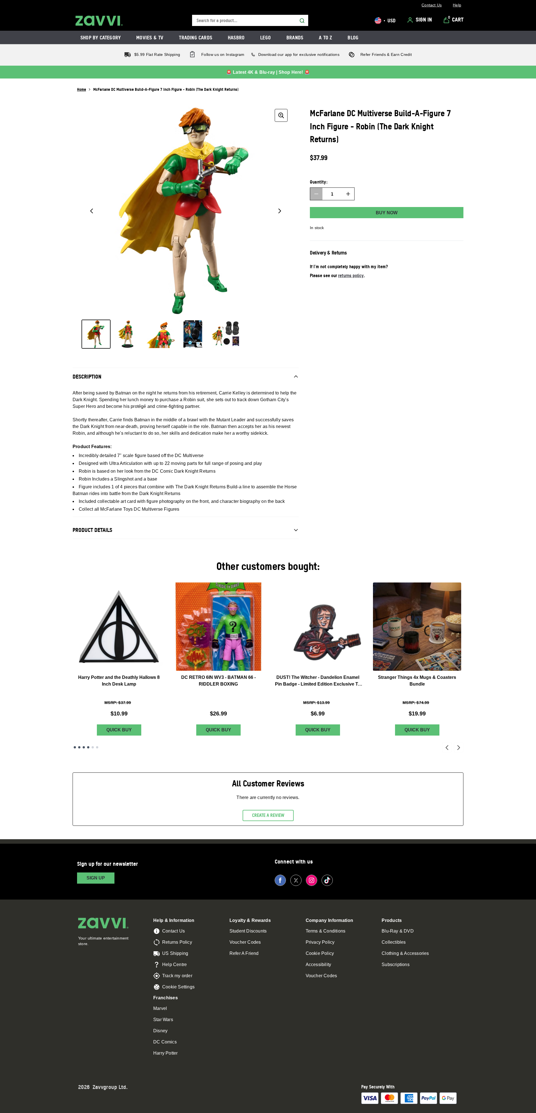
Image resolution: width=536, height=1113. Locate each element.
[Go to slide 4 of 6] (88, 747)
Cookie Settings (178, 986)
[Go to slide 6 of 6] (97, 747)
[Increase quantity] (348, 194)
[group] (186, 211)
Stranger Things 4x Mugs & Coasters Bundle (417, 680)
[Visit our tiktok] (327, 880)
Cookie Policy (320, 953)
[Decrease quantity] (316, 194)
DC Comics (165, 1042)
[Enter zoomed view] (281, 115)
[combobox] (250, 20)
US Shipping (175, 953)
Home (81, 89)
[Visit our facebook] (280, 880)
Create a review (268, 815)
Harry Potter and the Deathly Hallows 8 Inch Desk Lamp (119, 680)
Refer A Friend (244, 953)
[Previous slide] (447, 747)
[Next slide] (458, 747)
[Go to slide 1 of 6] (75, 747)
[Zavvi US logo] (99, 21)
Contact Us (173, 931)
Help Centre (174, 964)
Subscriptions (396, 964)
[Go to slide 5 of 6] (93, 747)
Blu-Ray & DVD (398, 931)
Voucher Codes (245, 942)
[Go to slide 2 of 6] (79, 747)
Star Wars (163, 1019)
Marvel (160, 1008)
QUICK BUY (119, 729)
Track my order (177, 975)
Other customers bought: (268, 566)
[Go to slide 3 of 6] (84, 747)
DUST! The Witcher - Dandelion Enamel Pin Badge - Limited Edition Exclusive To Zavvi (318, 681)
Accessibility (318, 964)
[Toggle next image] (279, 211)
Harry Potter (165, 1053)
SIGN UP (96, 878)
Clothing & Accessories (405, 953)
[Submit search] (302, 20)
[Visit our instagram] (311, 880)
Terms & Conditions (326, 931)
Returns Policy (177, 942)
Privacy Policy (320, 942)
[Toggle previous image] (91, 211)
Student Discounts (248, 931)
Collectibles (394, 942)
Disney (160, 1030)
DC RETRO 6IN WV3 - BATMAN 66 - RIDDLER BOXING (218, 680)
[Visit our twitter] (296, 880)
